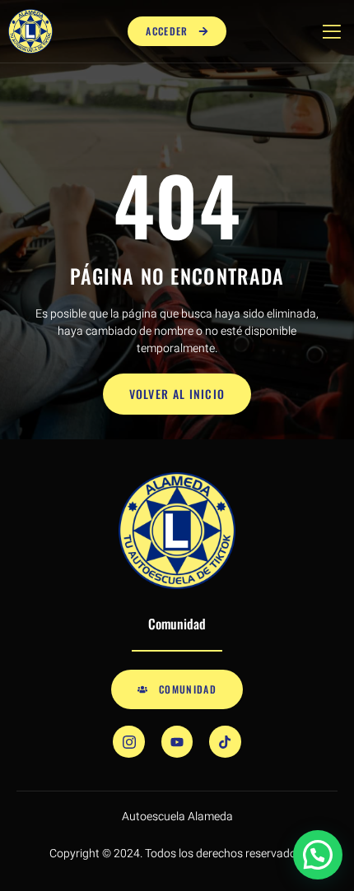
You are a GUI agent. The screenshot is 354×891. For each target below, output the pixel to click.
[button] (317, 854)
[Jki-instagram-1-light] (128, 741)
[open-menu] (328, 32)
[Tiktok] (224, 741)
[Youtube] (177, 741)
